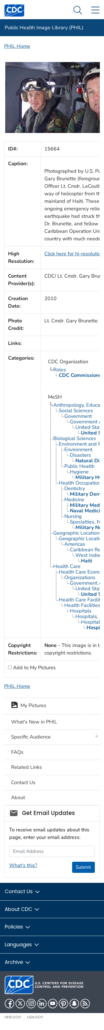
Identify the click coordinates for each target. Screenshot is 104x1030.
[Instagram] (31, 1003)
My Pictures (32, 705)
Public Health (79, 466)
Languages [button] (19, 944)
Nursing (73, 516)
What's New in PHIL (34, 721)
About (18, 797)
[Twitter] (20, 1003)
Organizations (79, 577)
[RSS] (85, 1003)
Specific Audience (31, 736)
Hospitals (81, 610)
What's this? (23, 865)
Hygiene (79, 471)
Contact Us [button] (19, 891)
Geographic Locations (77, 533)
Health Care (66, 566)
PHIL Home (17, 46)
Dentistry (74, 488)
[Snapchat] (74, 1003)
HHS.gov (13, 1017)
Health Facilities (82, 605)
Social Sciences (76, 410)
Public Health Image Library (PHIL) (44, 27)
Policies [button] (14, 926)
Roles (59, 369)
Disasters (80, 455)
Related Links (26, 767)
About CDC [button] (19, 909)
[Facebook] (9, 1003)
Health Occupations (81, 483)
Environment (78, 449)
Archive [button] (14, 962)
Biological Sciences (74, 438)
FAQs (17, 752)
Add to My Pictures (34, 667)
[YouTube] (52, 1003)
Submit (83, 867)
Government (78, 416)
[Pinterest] (63, 1003)
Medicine (74, 499)
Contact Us (23, 782)
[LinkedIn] (42, 1003)
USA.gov (35, 1017)
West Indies (89, 555)
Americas (74, 544)
